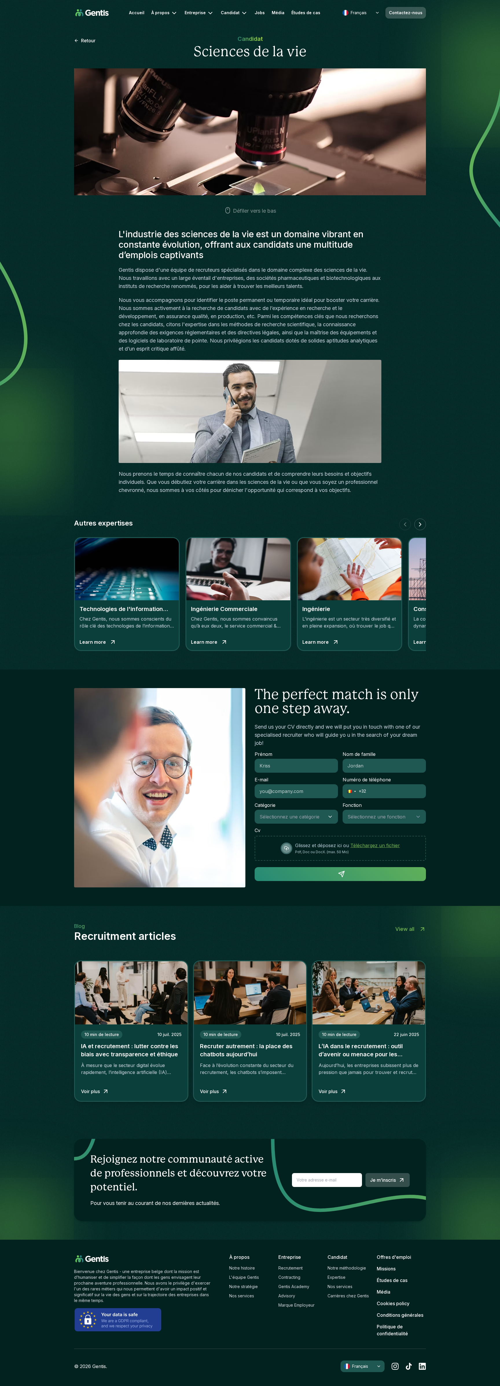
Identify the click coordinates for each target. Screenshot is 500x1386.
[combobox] (290, 816)
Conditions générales (400, 1315)
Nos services (241, 1295)
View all (404, 929)
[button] (349, 791)
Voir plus (90, 1091)
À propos (160, 12)
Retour (88, 40)
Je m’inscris (383, 1180)
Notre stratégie (243, 1286)
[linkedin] (422, 1366)
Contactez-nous (405, 12)
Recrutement (290, 1267)
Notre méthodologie (347, 1267)
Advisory (286, 1295)
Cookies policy (393, 1303)
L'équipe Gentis (244, 1277)
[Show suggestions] (332, 816)
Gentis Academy (293, 1286)
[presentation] (340, 848)
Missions (386, 1269)
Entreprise (195, 12)
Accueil (136, 13)
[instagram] (395, 1366)
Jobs (260, 13)
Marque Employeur (296, 1305)
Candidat (230, 12)
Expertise (336, 1277)
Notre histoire (242, 1267)
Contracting (289, 1277)
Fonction (352, 805)
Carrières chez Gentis (348, 1295)
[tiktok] (409, 1366)
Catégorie (265, 805)
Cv (257, 830)
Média (278, 13)
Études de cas (305, 13)
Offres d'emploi (394, 1257)
